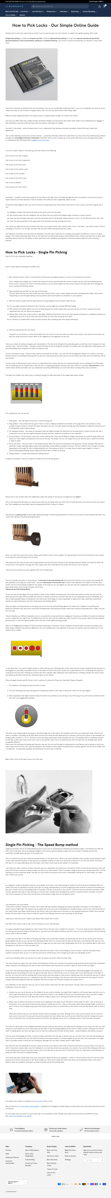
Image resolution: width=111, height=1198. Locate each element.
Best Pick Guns (52, 1160)
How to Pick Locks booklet (30, 1106)
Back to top (55, 1136)
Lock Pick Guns (37, 11)
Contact (8, 1150)
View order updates (56, 1131)
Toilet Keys (63, 11)
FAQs (7, 1154)
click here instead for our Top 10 (20, 1116)
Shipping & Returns (12, 1157)
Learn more (26, 1)
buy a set (38, 1101)
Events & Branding (89, 11)
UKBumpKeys (13, 1191)
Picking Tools (51, 11)
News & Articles (70, 1156)
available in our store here (40, 140)
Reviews (22, 15)
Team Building (30, 1160)
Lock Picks (24, 11)
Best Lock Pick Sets (12, 11)
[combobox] (60, 6)
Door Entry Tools (52, 1156)
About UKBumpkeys (32, 1150)
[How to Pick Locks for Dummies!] (32, 48)
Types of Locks (52, 1169)
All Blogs (68, 1160)
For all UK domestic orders (24, 1131)
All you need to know (92, 1131)
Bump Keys (75, 11)
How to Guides (10, 15)
